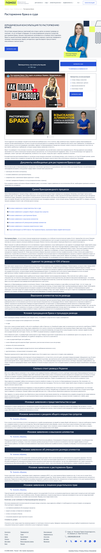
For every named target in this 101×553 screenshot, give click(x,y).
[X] (71, 541)
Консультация (90, 2)
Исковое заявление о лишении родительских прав (26, 226)
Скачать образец (20, 419)
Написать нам (11, 49)
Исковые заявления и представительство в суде (25, 208)
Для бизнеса (39, 2)
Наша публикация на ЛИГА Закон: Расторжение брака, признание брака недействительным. (40, 229)
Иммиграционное (55, 2)
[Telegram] (80, 541)
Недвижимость (67, 2)
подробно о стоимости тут (79, 68)
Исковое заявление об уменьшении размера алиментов (27, 222)
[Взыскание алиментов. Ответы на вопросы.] (73, 122)
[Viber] (85, 541)
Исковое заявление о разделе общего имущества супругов (28, 212)
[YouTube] (75, 541)
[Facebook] (66, 541)
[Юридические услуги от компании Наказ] (11, 2)
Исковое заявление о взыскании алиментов (23, 219)
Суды (46, 2)
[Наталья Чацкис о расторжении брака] (27, 122)
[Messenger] (94, 541)
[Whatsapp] (90, 541)
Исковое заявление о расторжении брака (23, 215)
